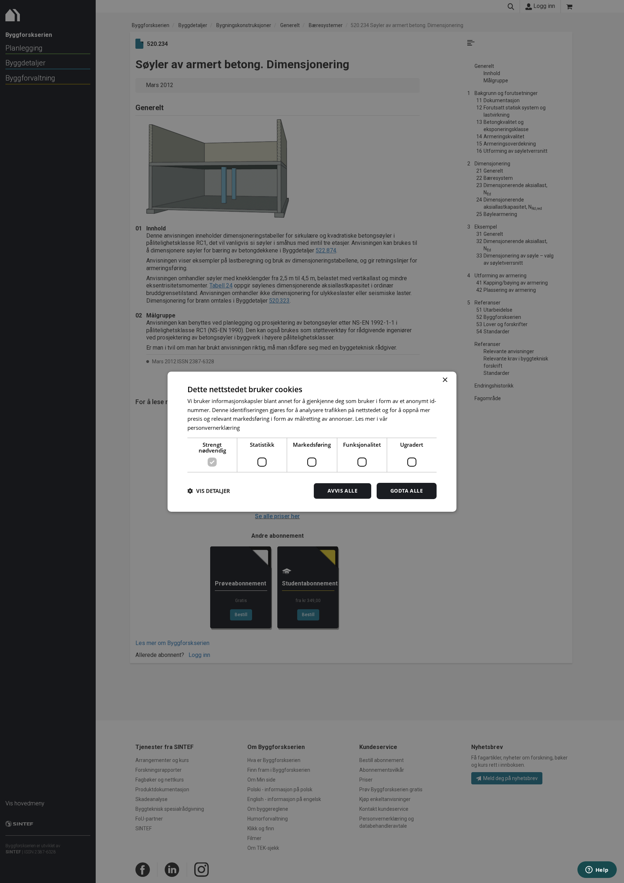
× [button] (444, 379)
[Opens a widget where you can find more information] (597, 870)
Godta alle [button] (406, 490)
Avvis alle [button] (343, 490)
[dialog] (312, 441)
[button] (208, 491)
